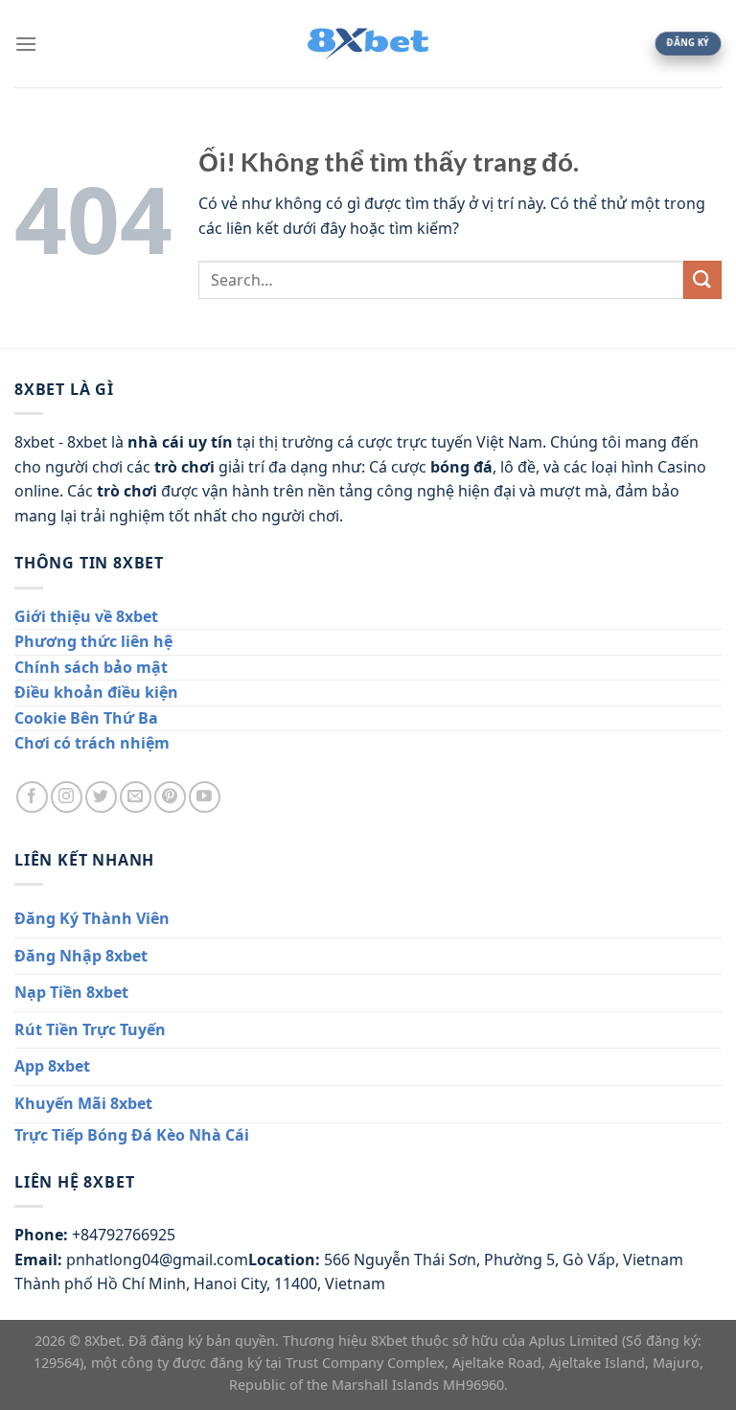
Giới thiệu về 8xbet (86, 616)
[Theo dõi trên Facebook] (32, 797)
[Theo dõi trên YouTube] (204, 797)
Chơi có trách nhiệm (92, 742)
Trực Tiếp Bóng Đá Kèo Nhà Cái (131, 1134)
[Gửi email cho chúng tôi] (135, 797)
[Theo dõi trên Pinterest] (170, 797)
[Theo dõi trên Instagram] (66, 797)
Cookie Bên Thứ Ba (86, 717)
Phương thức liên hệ (93, 641)
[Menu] (25, 43)
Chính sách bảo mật (91, 667)
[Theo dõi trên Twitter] (101, 797)
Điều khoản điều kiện (96, 692)
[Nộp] (702, 279)
